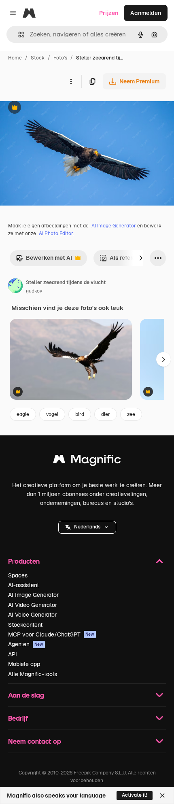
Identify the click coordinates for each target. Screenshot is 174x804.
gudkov (34, 291)
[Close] (162, 795)
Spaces (18, 575)
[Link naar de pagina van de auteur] (15, 286)
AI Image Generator (113, 226)
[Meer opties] (71, 81)
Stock (38, 58)
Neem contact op (34, 741)
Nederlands (87, 527)
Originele (53, 108)
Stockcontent (25, 624)
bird (79, 414)
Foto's (60, 58)
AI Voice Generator (32, 614)
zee (131, 414)
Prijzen (108, 13)
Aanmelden (145, 13)
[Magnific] (87, 461)
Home (15, 58)
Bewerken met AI (44, 260)
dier (105, 414)
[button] (87, 527)
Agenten (25, 644)
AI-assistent (23, 585)
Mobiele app (24, 664)
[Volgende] (141, 258)
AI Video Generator (32, 605)
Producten (24, 561)
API (12, 654)
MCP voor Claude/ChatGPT (51, 634)
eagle (23, 414)
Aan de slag (26, 695)
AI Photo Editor (56, 233)
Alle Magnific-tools (32, 674)
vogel (52, 414)
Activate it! (134, 795)
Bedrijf (18, 718)
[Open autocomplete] (18, 35)
